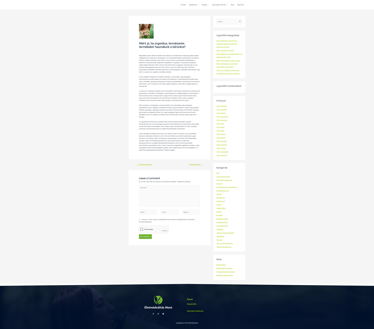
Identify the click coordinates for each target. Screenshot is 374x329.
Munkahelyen (220, 198)
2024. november (221, 110)
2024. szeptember (222, 117)
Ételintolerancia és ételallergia (226, 187)
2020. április (220, 131)
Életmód (219, 184)
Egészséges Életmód (219, 5)
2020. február (220, 138)
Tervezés (219, 240)
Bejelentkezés (221, 265)
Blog (232, 5)
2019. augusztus (221, 155)
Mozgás (204, 5)
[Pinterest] (163, 313)
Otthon (218, 205)
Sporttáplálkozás (222, 226)
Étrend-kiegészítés (222, 191)
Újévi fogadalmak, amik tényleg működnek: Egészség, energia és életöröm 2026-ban (226, 44)
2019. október (221, 148)
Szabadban (219, 229)
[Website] (191, 212)
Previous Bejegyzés (144, 164)
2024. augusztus (221, 120)
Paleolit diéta (220, 208)
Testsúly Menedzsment (224, 247)
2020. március (220, 134)
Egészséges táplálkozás (224, 180)
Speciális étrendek (222, 219)
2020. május (220, 127)
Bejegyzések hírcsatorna (224, 268)
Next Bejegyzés (195, 164)
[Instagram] (158, 313)
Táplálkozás (193, 5)
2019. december (221, 141)
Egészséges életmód (223, 177)
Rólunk (190, 299)
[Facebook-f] (153, 313)
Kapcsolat (240, 5)
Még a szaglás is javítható (225, 50)
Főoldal (183, 5)
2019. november (221, 145)
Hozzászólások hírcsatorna (225, 272)
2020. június (220, 124)
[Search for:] (229, 22)
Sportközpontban (222, 222)
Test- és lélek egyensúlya (224, 243)
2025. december (221, 106)
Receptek (219, 215)
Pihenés (218, 212)
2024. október (221, 113)
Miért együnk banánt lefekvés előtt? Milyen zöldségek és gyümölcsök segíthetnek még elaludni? (228, 64)
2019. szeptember (222, 152)
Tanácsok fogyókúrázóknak (225, 233)
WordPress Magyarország (224, 275)
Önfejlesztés (220, 201)
